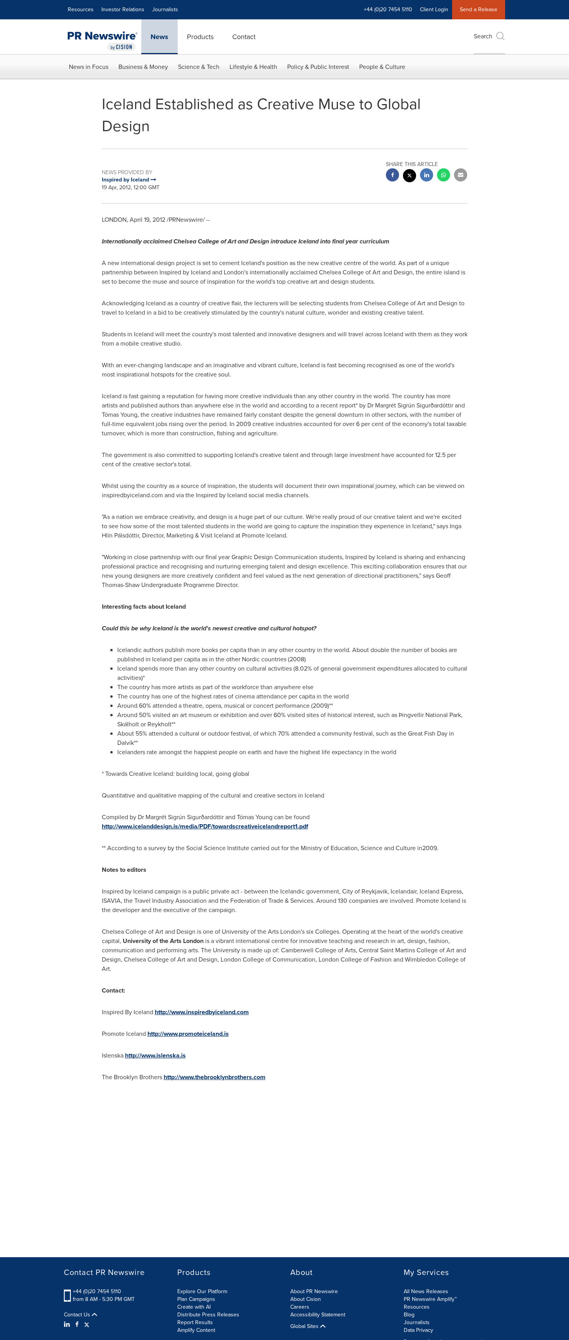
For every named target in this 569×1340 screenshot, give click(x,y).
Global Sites (305, 1326)
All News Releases (426, 1291)
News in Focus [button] (88, 66)
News (159, 37)
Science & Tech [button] (198, 66)
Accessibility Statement (317, 1315)
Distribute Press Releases (208, 1315)
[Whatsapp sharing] (443, 175)
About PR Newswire (314, 1291)
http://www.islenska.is (155, 1055)
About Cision (305, 1299)
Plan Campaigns (196, 1299)
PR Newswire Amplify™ (430, 1299)
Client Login (434, 9)
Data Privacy (418, 1330)
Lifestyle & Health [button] (253, 66)
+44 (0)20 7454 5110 (97, 1291)
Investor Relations (122, 9)
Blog (409, 1315)
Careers (299, 1307)
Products (200, 37)
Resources (81, 9)
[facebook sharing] (392, 175)
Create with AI (194, 1307)
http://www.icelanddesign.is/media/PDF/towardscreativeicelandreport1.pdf (205, 826)
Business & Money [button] (143, 66)
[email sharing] (460, 175)
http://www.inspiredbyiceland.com (202, 1012)
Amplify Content (196, 1330)
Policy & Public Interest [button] (318, 66)
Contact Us (78, 1315)
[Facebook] (77, 1324)
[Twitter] (86, 1324)
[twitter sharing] (409, 176)
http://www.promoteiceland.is (188, 1033)
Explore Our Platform (202, 1291)
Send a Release (478, 9)
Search (483, 36)
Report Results (195, 1322)
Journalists (165, 9)
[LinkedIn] (68, 1324)
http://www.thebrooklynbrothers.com (215, 1077)
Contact (243, 37)
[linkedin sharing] (426, 175)
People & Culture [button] (382, 66)
